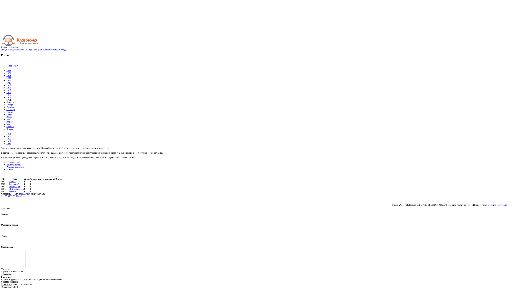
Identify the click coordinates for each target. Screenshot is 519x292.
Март (8, 124)
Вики (10, 50)
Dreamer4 (13, 191)
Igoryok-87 (14, 184)
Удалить (5, 269)
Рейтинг (56, 50)
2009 (8, 143)
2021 (8, 83)
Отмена (15, 287)
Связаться (5, 208)
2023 (8, 78)
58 (14, 196)
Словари (37, 50)
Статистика (46, 50)
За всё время (12, 66)
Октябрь (10, 107)
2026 (8, 70)
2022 (8, 80)
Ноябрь (9, 105)
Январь (9, 129)
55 (6, 196)
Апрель (9, 122)
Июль (9, 114)
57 (11, 196)
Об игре (28, 50)
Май (8, 119)
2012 (8, 136)
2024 (8, 75)
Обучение (502, 205)
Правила (492, 205)
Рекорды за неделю (15, 167)
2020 (8, 85)
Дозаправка (19, 50)
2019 (8, 88)
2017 (8, 92)
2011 (8, 139)
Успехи (9, 169)
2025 (8, 73)
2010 (8, 141)
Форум (4, 50)
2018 (8, 90)
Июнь (9, 117)
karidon (12, 181)
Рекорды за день (13, 164)
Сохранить (6, 287)
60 (19, 196)
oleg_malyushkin (16, 189)
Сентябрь (10, 109)
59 (17, 196)
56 (9, 196)
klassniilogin (14, 186)
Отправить (6, 274)
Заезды (64, 50)
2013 (8, 134)
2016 (8, 95)
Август (9, 112)
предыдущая (24, 194)
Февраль (10, 126)
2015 (8, 97)
